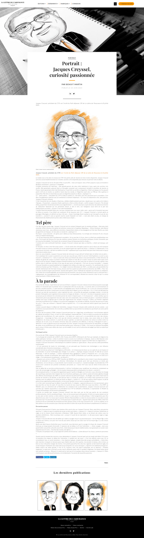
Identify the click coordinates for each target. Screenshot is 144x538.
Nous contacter (78, 525)
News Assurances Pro (58, 527)
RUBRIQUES (64, 3)
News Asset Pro (72, 527)
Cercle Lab (89, 527)
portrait (72, 58)
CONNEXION (76, 3)
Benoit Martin (74, 84)
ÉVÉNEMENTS (52, 3)
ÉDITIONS (41, 3)
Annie (82, 527)
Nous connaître (66, 525)
